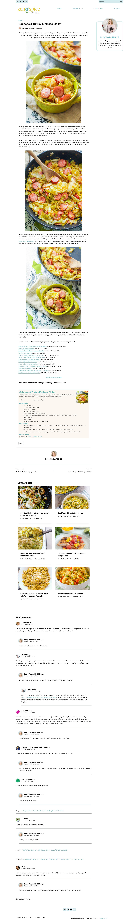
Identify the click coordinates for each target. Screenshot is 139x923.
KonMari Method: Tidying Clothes (26, 470)
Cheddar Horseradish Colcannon (29, 373)
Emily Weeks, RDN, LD (29, 28)
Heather (25, 655)
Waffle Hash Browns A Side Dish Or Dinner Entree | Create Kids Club (45, 850)
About (19, 917)
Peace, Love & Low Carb (26, 241)
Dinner (20, 20)
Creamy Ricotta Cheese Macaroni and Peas (33, 346)
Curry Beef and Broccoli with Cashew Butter (33, 366)
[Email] (71, 909)
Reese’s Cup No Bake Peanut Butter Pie (31, 351)
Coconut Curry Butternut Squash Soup (79, 470)
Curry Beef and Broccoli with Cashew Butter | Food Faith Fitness (43, 811)
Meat (21, 443)
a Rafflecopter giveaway (54, 377)
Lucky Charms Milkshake (27, 349)
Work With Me (26, 917)
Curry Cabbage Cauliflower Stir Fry (30, 359)
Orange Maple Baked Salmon (28, 362)
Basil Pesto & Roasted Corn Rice (70, 513)
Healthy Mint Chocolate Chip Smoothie (31, 355)
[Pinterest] (26, 1)
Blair (23, 818)
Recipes (45, 917)
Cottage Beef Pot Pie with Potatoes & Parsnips (34, 370)
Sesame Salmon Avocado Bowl (29, 364)
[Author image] (20, 28)
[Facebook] (17, 1)
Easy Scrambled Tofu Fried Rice (70, 594)
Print (82, 403)
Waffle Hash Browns (25, 353)
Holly (23, 867)
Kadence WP (104, 918)
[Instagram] (20, 1)
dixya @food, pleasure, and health (34, 747)
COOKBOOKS (37, 917)
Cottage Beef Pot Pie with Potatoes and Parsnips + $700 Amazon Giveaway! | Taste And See (53, 859)
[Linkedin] (23, 1)
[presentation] (35, 497)
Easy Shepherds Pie (25, 368)
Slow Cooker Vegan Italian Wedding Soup (32, 357)
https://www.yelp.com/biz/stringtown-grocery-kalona (39, 697)
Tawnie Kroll (26, 622)
